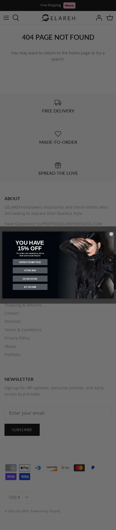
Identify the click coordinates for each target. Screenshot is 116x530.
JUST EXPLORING (30, 286)
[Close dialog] (111, 234)
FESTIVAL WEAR (30, 270)
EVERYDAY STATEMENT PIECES (30, 262)
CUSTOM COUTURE (30, 278)
